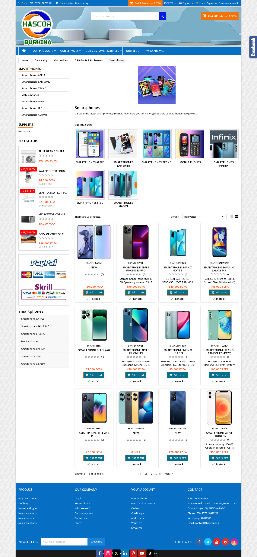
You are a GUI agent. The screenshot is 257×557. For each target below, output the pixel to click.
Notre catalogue (27, 508)
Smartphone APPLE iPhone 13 (135, 351)
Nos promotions (27, 523)
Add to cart (94, 292)
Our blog (132, 51)
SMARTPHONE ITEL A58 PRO (94, 434)
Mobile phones (30, 95)
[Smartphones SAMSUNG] (123, 144)
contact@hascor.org (77, 3)
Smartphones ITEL (32, 108)
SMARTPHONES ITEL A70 (94, 350)
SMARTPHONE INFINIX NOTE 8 (177, 269)
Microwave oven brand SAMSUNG (53, 214)
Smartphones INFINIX (34, 101)
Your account (143, 490)
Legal (78, 498)
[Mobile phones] (190, 144)
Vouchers (136, 523)
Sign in (210, 3)
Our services (69, 51)
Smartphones (29, 69)
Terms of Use (82, 503)
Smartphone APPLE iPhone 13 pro (135, 269)
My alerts (136, 528)
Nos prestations (27, 513)
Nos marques (26, 518)
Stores (78, 523)
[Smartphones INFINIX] (224, 144)
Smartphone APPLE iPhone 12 (219, 434)
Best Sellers (28, 141)
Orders (135, 508)
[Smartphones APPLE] (90, 144)
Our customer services (102, 51)
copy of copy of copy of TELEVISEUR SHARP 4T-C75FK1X (53, 234)
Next (169, 474)
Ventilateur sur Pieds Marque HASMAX (53, 192)
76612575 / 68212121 (40, 3)
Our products (43, 51)
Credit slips (137, 513)
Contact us (81, 518)
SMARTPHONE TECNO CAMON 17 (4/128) (219, 351)
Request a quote (27, 498)
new (94, 267)
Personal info (139, 498)
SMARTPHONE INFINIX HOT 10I (177, 351)
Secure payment (84, 513)
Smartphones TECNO (33, 88)
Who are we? (155, 51)
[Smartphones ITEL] (90, 185)
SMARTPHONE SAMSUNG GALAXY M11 (220, 269)
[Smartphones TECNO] (157, 144)
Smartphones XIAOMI (34, 114)
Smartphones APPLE (33, 75)
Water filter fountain (53, 171)
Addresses (137, 518)
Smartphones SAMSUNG (36, 81)
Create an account (228, 3)
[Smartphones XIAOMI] (123, 185)
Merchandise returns (143, 503)
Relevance (205, 217)
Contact (195, 490)
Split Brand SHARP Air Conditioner (53, 151)
